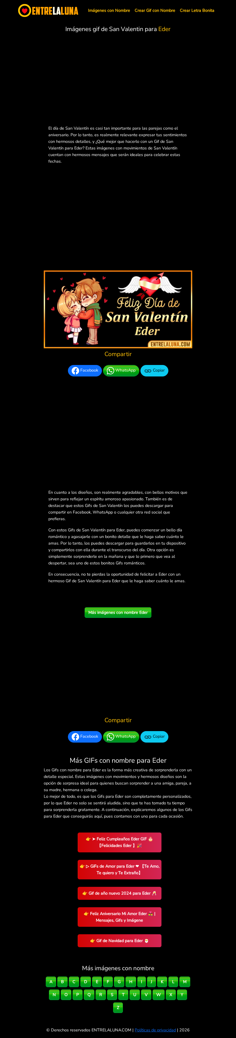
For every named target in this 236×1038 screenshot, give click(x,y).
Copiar (158, 370)
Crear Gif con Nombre (155, 10)
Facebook (88, 370)
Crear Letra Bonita (197, 10)
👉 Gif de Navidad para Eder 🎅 (119, 940)
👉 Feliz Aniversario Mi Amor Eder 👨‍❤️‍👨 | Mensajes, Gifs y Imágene (119, 917)
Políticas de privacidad (155, 1030)
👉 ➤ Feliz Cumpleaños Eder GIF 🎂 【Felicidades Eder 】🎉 (119, 842)
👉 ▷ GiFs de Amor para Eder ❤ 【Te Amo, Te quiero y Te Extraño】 (119, 869)
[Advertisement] (118, 80)
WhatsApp (125, 370)
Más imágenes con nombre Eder (118, 612)
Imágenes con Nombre (109, 10)
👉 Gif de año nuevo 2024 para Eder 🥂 (119, 893)
